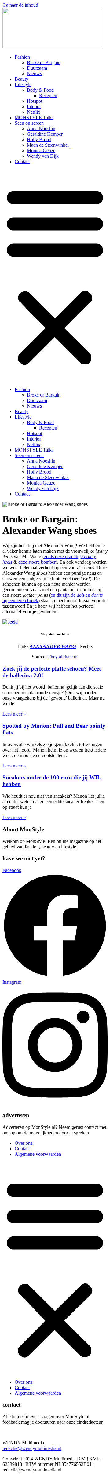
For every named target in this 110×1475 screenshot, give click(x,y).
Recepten (48, 95)
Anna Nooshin (41, 128)
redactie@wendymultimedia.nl (31, 1448)
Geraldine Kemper (45, 134)
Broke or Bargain (44, 62)
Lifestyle (23, 84)
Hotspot (34, 101)
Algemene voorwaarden (38, 1154)
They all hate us (63, 656)
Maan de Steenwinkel (48, 145)
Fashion (22, 57)
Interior (34, 106)
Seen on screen (29, 123)
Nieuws (34, 73)
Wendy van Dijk (43, 156)
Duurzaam (37, 68)
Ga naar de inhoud (20, 5)
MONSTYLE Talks (34, 117)
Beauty (21, 79)
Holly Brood (39, 139)
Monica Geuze (41, 150)
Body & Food (40, 90)
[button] (55, 275)
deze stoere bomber (37, 562)
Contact (22, 161)
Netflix (33, 112)
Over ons (23, 1143)
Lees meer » (14, 713)
